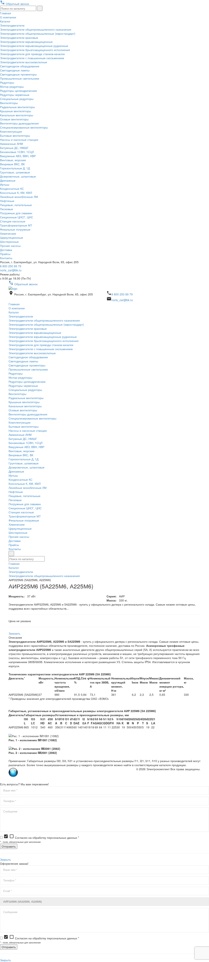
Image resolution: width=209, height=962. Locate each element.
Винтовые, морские (13, 160)
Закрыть (5, 859)
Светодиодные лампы (15, 70)
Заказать (14, 633)
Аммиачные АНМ (11, 144)
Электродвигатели (12, 25)
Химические (8, 233)
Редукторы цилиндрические (18, 91)
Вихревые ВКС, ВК (12, 164)
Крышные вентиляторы (15, 111)
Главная (5, 13)
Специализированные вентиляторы (24, 127)
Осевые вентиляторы (14, 119)
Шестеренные (9, 242)
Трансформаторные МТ (16, 225)
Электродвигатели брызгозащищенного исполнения (35, 50)
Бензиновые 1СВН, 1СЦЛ (17, 152)
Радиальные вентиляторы (17, 107)
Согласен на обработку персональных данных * (41, 838)
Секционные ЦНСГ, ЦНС (16, 217)
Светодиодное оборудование (19, 66)
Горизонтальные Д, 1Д (15, 168)
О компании (8, 17)
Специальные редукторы (16, 99)
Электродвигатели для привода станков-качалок (32, 54)
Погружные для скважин (16, 213)
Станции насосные (12, 221)
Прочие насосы (10, 246)
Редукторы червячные (14, 95)
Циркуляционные (11, 237)
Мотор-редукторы (12, 86)
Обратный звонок (14, 4)
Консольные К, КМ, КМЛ (16, 193)
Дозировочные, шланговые (18, 176)
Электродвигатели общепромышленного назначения (35, 29)
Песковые (6, 209)
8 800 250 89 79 (10, 266)
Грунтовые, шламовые (15, 172)
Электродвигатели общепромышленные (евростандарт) (37, 33)
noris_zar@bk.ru (10, 270)
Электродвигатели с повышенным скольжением (32, 58)
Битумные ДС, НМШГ (14, 148)
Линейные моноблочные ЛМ (19, 197)
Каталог (5, 21)
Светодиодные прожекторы (18, 74)
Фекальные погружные (15, 229)
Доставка (6, 250)
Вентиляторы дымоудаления (19, 123)
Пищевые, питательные (16, 205)
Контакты (6, 258)
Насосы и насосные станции (19, 140)
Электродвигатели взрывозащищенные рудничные (34, 46)
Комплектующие (11, 131)
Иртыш (4, 184)
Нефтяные (7, 201)
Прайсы (5, 254)
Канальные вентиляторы (16, 115)
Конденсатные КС (12, 188)
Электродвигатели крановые (19, 38)
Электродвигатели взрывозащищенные (26, 42)
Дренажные (8, 180)
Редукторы (7, 82)
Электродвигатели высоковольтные (23, 62)
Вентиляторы (9, 103)
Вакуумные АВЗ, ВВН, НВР (18, 156)
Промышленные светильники (19, 78)
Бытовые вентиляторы (15, 135)
